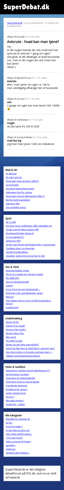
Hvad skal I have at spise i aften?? (22, 181)
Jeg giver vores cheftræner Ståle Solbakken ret (29, 225)
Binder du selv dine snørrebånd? (22, 344)
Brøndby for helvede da (18, 419)
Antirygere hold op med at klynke (22, 381)
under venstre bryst (16, 393)
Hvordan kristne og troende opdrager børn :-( (29, 352)
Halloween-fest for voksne (19, 192)
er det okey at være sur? (18, 430)
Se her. (9, 422)
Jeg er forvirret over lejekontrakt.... (23, 289)
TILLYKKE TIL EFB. (14, 340)
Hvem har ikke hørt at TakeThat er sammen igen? (30, 348)
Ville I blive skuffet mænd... (19, 434)
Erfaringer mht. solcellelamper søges (24, 293)
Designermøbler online (17, 270)
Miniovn (10, 296)
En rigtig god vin (14, 177)
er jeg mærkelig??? (15, 237)
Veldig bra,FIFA (13, 240)
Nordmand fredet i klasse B (20, 233)
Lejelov (9, 285)
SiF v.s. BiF (11, 222)
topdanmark (12, 307)
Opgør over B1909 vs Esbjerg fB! (22, 229)
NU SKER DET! (12, 278)
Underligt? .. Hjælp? (15, 404)
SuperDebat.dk (14, 23)
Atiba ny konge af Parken (18, 441)
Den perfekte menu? (16, 207)
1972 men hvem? (14, 437)
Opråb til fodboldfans (17, 252)
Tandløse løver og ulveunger (20, 248)
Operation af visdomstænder (20, 378)
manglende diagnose (16, 385)
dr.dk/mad (11, 173)
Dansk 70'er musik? (15, 325)
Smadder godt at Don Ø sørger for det (25, 255)
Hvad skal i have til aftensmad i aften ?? (25, 196)
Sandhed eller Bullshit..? (18, 452)
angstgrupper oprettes (17, 374)
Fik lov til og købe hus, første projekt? (24, 274)
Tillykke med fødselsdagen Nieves (23, 355)
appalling (10, 445)
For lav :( (10, 396)
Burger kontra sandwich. (18, 199)
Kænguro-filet (13, 203)
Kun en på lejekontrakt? (17, 281)
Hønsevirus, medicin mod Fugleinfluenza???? (28, 370)
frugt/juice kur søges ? (17, 389)
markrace (10, 449)
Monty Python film (15, 333)
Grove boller (12, 184)
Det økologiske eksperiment (20, 188)
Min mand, (11, 337)
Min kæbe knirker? (15, 400)
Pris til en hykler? (14, 426)
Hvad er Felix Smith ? (16, 329)
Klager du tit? (12, 322)
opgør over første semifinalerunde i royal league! (30, 244)
